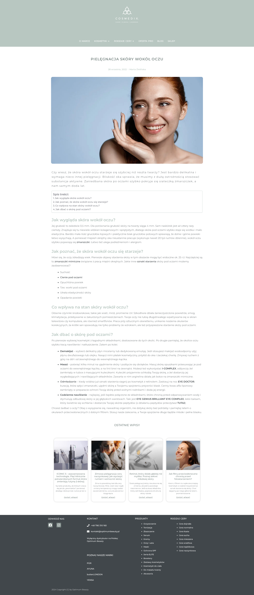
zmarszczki (83, 242)
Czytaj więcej (71, 497)
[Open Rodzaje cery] (133, 41)
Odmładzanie (68, 381)
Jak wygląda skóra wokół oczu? (73, 198)
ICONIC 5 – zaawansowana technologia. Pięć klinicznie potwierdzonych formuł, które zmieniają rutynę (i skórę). (71, 478)
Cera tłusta (184, 531)
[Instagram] (58, 525)
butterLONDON (95, 574)
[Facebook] (50, 525)
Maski (146, 547)
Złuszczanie (149, 531)
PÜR (89, 563)
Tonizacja (148, 527)
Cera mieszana (186, 539)
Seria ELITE (149, 554)
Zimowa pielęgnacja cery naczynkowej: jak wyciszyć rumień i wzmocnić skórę (108, 476)
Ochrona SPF (150, 550)
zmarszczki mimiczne (67, 261)
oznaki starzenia (146, 261)
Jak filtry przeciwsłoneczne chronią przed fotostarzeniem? (183, 476)
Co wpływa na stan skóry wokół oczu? (77, 205)
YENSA (90, 580)
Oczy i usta (149, 543)
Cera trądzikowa (186, 547)
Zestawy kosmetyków (154, 562)
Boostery (148, 558)
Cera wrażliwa (185, 543)
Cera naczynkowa (187, 550)
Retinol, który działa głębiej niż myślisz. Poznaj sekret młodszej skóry (146, 476)
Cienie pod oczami (71, 277)
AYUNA (90, 568)
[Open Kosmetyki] (109, 41)
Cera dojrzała (185, 524)
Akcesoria (148, 574)
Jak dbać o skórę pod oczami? (73, 209)
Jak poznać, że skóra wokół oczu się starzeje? (81, 201)
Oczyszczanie (150, 524)
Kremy (147, 539)
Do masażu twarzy (152, 570)
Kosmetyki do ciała (153, 566)
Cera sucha (184, 535)
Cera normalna (186, 527)
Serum (147, 535)
